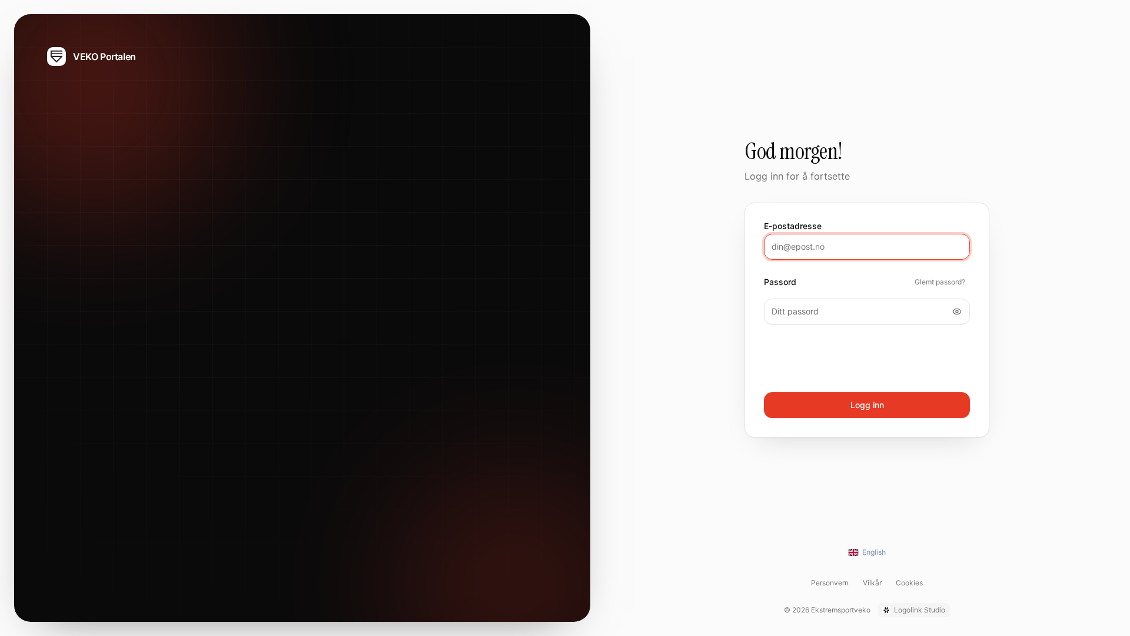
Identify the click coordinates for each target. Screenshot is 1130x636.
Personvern (830, 582)
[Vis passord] (957, 311)
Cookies (909, 582)
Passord (780, 282)
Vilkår (872, 582)
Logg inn (867, 405)
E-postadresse (793, 226)
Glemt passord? (940, 281)
